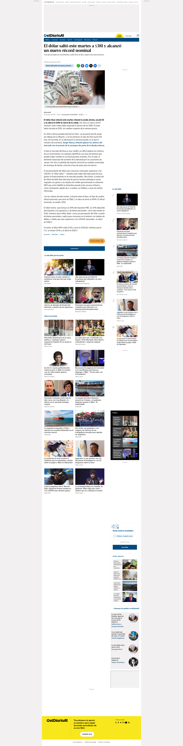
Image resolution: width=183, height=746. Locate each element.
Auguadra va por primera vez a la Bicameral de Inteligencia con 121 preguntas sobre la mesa (88, 460)
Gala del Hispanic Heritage (122, 2)
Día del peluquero (138, 2)
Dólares (62, 234)
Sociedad (62, 40)
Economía (55, 40)
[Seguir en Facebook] (118, 722)
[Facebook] (82, 65)
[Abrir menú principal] (138, 35)
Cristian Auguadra (91, 2)
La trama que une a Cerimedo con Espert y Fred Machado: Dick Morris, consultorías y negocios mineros (89, 340)
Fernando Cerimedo (60, 2)
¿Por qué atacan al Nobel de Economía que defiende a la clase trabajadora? (88, 279)
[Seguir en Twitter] (116, 722)
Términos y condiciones (104, 742)
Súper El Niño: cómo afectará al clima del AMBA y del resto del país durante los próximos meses (117, 575)
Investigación (78, 40)
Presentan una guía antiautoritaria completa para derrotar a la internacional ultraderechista (88, 307)
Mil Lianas (87, 40)
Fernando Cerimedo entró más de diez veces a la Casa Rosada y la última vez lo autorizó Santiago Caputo (57, 401)
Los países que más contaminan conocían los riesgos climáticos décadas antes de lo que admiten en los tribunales (117, 597)
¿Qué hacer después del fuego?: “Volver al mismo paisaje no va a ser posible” (117, 586)
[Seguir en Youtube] (126, 722)
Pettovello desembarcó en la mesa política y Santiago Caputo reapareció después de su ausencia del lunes (57, 341)
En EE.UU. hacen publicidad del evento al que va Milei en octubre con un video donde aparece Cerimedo (57, 371)
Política (47, 40)
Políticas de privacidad (90, 742)
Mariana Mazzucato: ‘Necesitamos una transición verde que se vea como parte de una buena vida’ (117, 564)
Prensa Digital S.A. (78, 742)
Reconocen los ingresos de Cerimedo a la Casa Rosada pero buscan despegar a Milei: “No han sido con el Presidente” (89, 371)
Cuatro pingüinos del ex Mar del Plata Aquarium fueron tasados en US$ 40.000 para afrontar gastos (57, 488)
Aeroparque (104, 2)
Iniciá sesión (128, 36)
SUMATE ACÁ (87, 734)
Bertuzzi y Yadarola (112, 2)
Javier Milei (84, 2)
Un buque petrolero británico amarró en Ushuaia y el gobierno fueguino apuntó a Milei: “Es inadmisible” (88, 401)
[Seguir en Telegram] (120, 722)
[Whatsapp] (78, 65)
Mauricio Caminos (80, 344)
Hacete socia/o (119, 36)
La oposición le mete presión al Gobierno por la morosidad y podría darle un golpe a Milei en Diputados (58, 460)
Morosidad (98, 2)
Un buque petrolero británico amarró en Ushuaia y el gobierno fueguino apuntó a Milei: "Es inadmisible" (127, 260)
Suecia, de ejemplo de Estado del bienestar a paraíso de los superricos (58, 306)
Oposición (67, 2)
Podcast (95, 40)
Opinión (69, 40)
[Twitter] (91, 65)
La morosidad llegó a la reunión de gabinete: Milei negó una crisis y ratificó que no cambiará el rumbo (89, 488)
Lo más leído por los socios (54, 255)
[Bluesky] (86, 65)
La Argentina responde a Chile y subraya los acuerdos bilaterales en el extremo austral (58, 430)
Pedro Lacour (48, 346)
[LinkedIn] (95, 65)
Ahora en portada (50, 316)
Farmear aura (131, 2)
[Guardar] (99, 65)
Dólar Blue (55, 234)
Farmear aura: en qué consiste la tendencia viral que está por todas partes (57, 279)
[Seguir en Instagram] (123, 722)
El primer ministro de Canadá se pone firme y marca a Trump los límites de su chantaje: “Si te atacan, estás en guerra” (127, 288)
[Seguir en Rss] (129, 722)
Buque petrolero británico (75, 2)
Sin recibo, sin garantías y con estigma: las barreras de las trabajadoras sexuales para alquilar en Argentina (88, 431)
